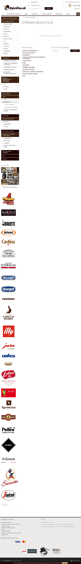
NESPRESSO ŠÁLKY (9, 69)
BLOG (67, 14)
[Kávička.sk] (15, 7)
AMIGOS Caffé (8, 24)
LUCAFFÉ (6, 46)
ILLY (5, 84)
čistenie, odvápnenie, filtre (10, 110)
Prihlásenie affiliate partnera (8, 527)
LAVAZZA (6, 43)
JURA (26, 14)
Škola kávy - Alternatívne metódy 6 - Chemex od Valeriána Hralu (57, 524)
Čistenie (6, 121)
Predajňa (59, 14)
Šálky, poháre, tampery (7, 152)
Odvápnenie (7, 124)
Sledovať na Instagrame (11, 187)
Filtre (6, 126)
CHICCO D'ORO (8, 38)
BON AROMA (7, 31)
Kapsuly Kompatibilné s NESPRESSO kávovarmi (7, 79)
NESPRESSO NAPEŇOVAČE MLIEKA (10, 72)
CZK (76, 8)
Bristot (6, 36)
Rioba (5, 89)
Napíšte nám (5, 534)
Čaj (3, 155)
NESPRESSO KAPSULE (13, 14)
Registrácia (76, 2)
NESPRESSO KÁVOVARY (10, 67)
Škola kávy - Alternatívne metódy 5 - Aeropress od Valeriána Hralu (58, 526)
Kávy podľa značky (8, 21)
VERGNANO (7, 51)
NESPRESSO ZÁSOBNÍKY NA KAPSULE (10, 64)
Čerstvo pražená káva (9, 18)
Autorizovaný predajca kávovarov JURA (11, 533)
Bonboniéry (7, 138)
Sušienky (6, 143)
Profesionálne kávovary (11, 107)
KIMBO (5, 53)
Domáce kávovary (9, 104)
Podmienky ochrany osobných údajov (11, 524)
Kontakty (34, 14)
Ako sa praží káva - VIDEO (47, 522)
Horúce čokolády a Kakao (10, 146)
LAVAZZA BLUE (6, 93)
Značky (4, 159)
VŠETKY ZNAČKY (47, 14)
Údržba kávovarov (8, 119)
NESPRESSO (5, 58)
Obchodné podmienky (7, 522)
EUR (78, 8)
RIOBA (5, 34)
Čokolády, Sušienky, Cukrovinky (8, 135)
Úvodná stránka (3, 14)
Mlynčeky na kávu (8, 131)
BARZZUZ (6, 29)
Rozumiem (64, 563)
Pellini (6, 48)
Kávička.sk (7, 26)
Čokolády (7, 140)
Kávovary (7, 102)
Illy (5, 41)
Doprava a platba (6, 526)
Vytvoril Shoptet (76, 560)
